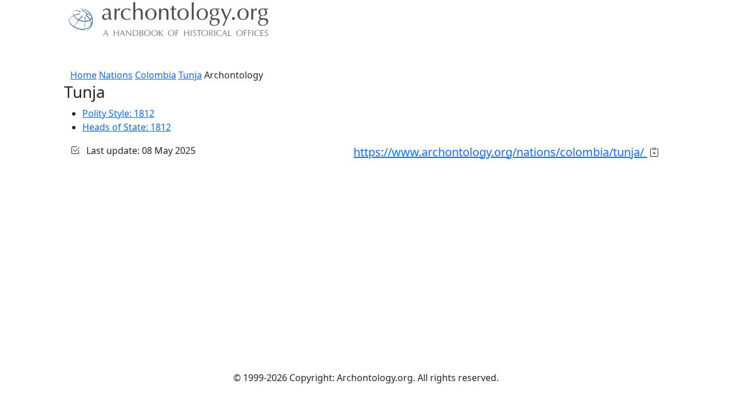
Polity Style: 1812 (118, 113)
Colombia (155, 75)
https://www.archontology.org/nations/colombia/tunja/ (500, 152)
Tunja (190, 75)
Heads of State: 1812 (126, 127)
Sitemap (275, 54)
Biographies (223, 54)
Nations (116, 75)
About (80, 54)
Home (83, 75)
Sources (170, 54)
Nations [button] (120, 54)
